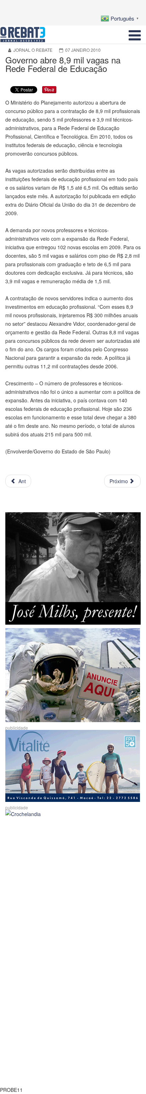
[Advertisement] (73, 895)
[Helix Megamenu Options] (135, 34)
